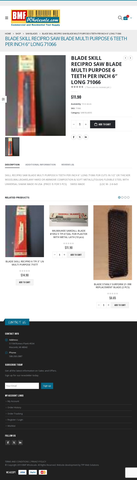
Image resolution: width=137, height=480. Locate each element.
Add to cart (105, 124)
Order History (14, 407)
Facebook (73, 137)
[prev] (125, 58)
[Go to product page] (24, 215)
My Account (13, 401)
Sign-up (47, 385)
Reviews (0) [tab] (67, 164)
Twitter (79, 137)
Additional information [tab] (40, 164)
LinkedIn (86, 137)
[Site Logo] (36, 17)
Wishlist (11, 425)
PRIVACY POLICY (38, 461)
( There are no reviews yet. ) (98, 87)
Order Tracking (15, 413)
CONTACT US (17, 322)
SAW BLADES (86, 112)
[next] (130, 58)
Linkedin (20, 442)
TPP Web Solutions (90, 465)
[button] (7, 18)
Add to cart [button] (32, 254)
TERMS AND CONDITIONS (17, 461)
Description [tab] (12, 164)
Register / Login (15, 419)
